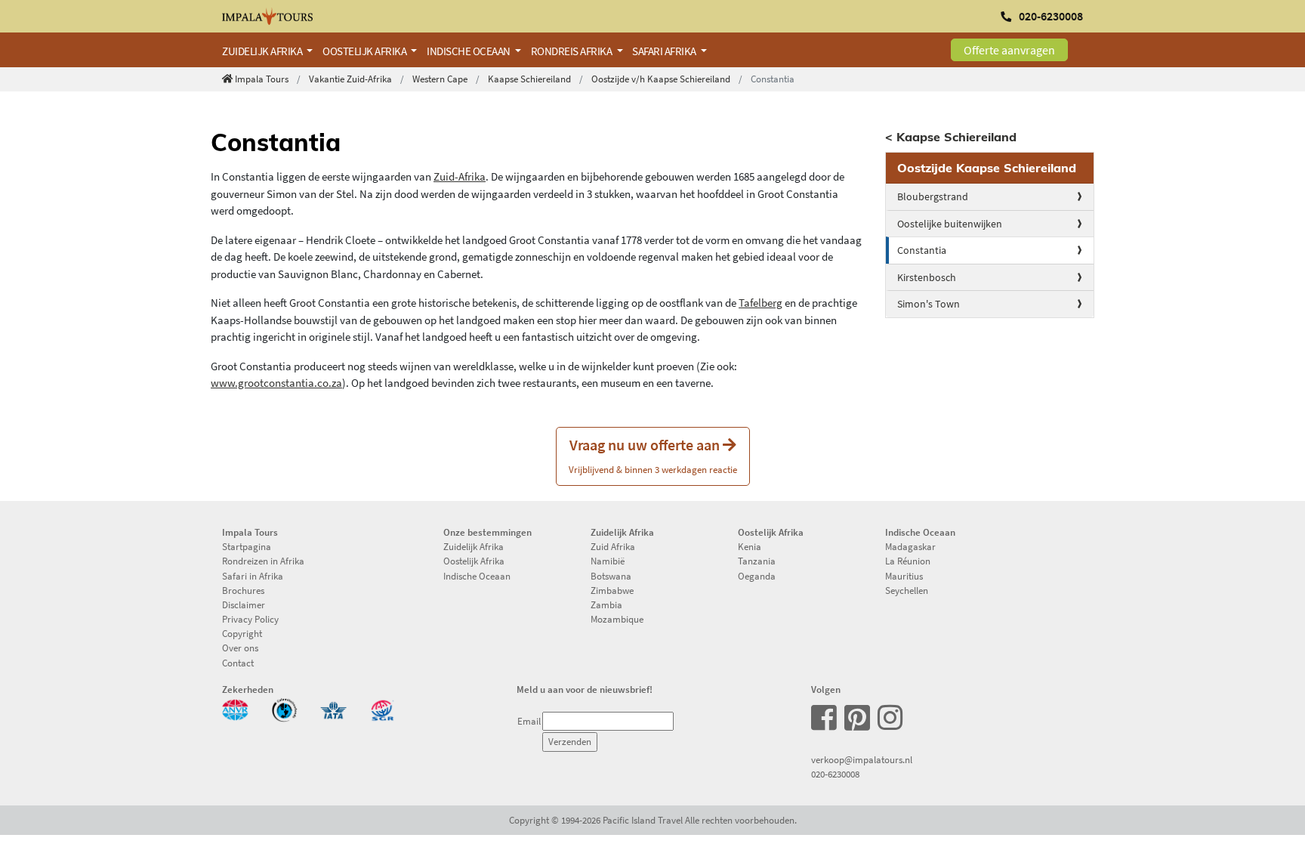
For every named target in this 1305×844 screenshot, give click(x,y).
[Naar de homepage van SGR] (382, 709)
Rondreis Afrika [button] (572, 51)
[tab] (990, 168)
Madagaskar (910, 546)
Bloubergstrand (932, 196)
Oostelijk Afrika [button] (365, 51)
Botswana (611, 576)
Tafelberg (760, 302)
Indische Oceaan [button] (469, 51)
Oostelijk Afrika (473, 561)
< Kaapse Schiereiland (951, 136)
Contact (238, 663)
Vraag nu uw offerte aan (653, 455)
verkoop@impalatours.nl (861, 759)
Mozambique (617, 619)
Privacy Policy (250, 619)
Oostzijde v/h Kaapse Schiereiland (661, 79)
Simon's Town (928, 304)
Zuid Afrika (613, 546)
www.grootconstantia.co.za (276, 383)
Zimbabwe (612, 590)
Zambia (606, 604)
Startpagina (246, 546)
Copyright (242, 633)
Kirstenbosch (926, 277)
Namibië (608, 561)
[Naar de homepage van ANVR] (235, 709)
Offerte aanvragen (1009, 49)
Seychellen (906, 590)
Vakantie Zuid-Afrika (350, 79)
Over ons (240, 648)
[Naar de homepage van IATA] (333, 709)
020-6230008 (835, 774)
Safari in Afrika (252, 576)
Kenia (749, 546)
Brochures (243, 590)
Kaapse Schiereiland (529, 79)
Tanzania (757, 561)
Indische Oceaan (477, 576)
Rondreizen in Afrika (263, 561)
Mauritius (904, 576)
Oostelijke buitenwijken (949, 223)
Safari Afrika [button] (665, 51)
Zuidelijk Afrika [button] (263, 51)
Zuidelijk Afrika (473, 546)
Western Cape (440, 79)
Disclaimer (243, 604)
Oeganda (757, 576)
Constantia (921, 250)
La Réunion (907, 561)
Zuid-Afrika (459, 176)
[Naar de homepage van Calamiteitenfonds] (284, 709)
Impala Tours (262, 79)
